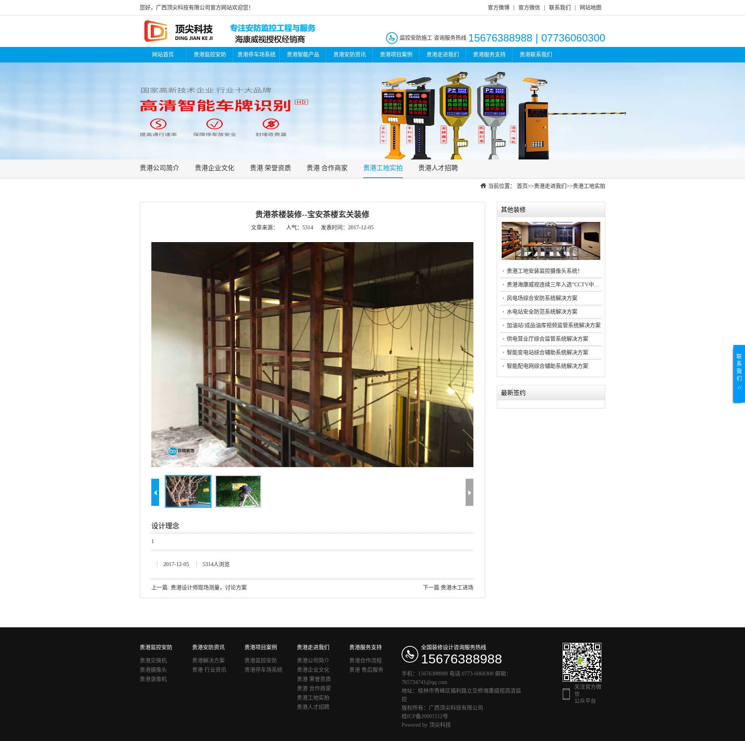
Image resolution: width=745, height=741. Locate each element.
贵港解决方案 (208, 660)
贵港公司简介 (159, 168)
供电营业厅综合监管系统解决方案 (547, 339)
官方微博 (498, 7)
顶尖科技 (440, 725)
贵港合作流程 (365, 660)
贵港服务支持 (489, 54)
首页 (522, 186)
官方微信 (529, 7)
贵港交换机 (153, 660)
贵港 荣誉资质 (270, 168)
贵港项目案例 (396, 54)
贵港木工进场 (457, 587)
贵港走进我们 (442, 54)
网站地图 (590, 7)
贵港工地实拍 (383, 168)
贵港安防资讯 (349, 54)
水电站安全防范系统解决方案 (542, 312)
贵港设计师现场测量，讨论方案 (209, 587)
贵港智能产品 (303, 54)
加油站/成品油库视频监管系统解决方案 (554, 325)
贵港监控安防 (210, 54)
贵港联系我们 (536, 54)
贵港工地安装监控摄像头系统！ (545, 271)
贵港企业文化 (214, 168)
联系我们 (560, 7)
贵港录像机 (153, 679)
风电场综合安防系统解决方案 (542, 298)
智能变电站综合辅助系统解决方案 (547, 352)
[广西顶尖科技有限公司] (235, 31)
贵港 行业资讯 (209, 670)
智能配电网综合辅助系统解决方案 (547, 366)
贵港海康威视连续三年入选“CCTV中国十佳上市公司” (570, 284)
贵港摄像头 (153, 670)
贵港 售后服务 (366, 670)
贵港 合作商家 (327, 168)
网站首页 (163, 54)
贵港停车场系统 (256, 54)
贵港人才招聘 (438, 168)
